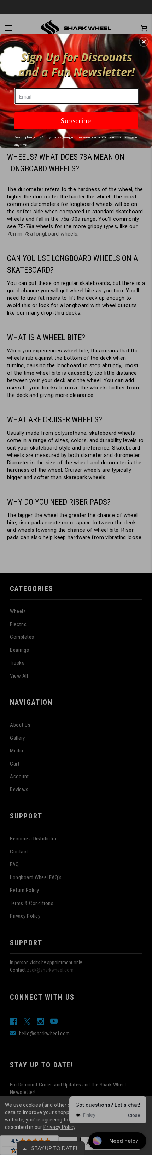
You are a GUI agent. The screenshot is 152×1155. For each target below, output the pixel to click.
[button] (144, 41)
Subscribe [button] (76, 120)
